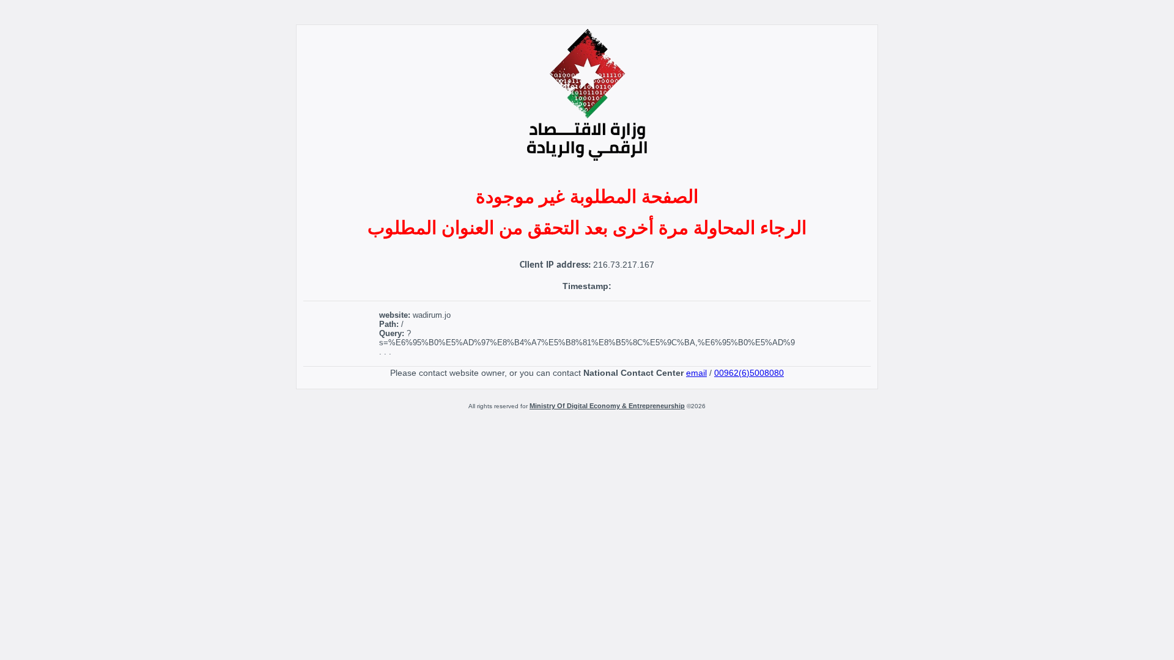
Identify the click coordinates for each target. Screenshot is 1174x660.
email (696, 373)
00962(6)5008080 (749, 373)
